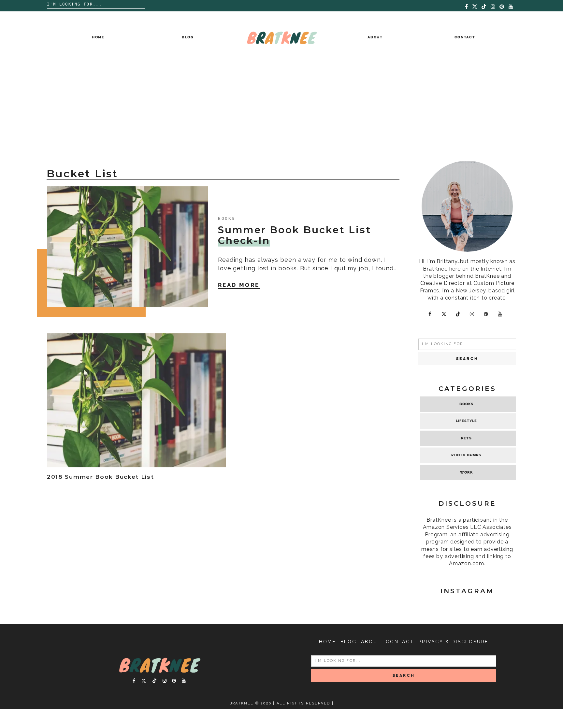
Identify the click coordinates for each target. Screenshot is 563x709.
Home (98, 37)
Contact (465, 37)
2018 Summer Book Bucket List (100, 477)
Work (466, 472)
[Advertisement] (281, 111)
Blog (188, 37)
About (375, 37)
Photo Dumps (466, 455)
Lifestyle (466, 421)
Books (226, 218)
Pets (466, 438)
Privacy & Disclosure (453, 641)
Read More (239, 285)
